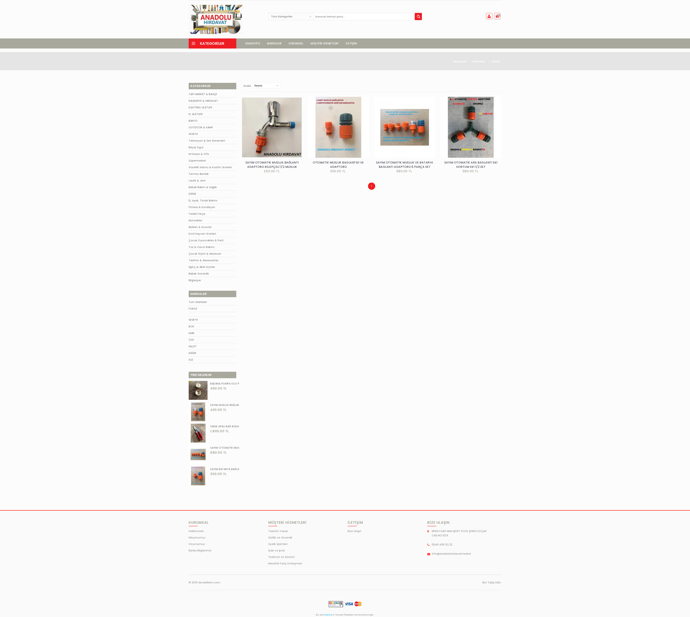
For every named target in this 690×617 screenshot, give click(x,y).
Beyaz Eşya (196, 147)
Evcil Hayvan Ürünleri (202, 234)
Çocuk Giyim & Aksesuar (205, 253)
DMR (191, 333)
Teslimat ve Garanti (281, 557)
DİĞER (192, 194)
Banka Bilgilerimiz (200, 550)
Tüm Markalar (198, 302)
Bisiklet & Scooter (200, 227)
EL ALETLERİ (196, 114)
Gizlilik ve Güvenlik (280, 537)
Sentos (328, 614)
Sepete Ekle (273, 131)
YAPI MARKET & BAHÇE (203, 94)
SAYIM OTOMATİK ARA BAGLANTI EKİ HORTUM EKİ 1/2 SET (471, 164)
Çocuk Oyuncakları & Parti (206, 240)
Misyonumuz (197, 537)
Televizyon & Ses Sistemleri (207, 140)
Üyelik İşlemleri (278, 544)
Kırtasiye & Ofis (199, 154)
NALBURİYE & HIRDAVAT (203, 101)
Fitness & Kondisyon (202, 207)
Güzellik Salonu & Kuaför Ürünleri (210, 167)
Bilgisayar (195, 280)
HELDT (193, 346)
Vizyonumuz (197, 544)
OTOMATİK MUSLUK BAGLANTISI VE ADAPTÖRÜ (338, 164)
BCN (191, 326)
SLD (191, 360)
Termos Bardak (199, 174)
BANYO (193, 121)
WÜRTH (193, 134)
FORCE (193, 308)
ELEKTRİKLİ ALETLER (200, 107)
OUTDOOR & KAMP (201, 127)
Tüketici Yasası (278, 531)
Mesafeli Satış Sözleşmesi (285, 563)
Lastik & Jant (197, 180)
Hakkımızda (196, 531)
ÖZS (191, 340)
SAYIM (495, 61)
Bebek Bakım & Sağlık (203, 187)
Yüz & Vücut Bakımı (202, 247)
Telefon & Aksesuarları (203, 260)
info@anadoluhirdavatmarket (451, 554)
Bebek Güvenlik (199, 273)
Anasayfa (460, 61)
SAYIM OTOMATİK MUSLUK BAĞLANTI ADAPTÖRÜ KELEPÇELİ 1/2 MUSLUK (272, 164)
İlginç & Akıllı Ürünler (202, 267)
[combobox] (290, 16)
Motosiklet (195, 220)
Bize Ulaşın (355, 531)
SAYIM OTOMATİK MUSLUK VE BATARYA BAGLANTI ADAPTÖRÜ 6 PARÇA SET (404, 164)
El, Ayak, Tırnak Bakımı (203, 200)
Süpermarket (197, 160)
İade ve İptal (276, 550)
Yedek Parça (197, 214)
